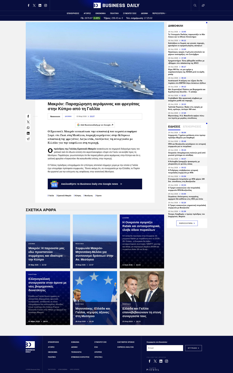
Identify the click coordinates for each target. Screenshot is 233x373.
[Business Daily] (116, 5)
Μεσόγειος (89, 196)
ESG (96, 347)
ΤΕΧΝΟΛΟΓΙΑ (76, 352)
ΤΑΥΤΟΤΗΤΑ (52, 369)
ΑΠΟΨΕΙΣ (98, 352)
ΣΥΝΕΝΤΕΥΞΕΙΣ (129, 13)
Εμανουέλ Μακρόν (64, 196)
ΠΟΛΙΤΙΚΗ (114, 13)
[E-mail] (28, 139)
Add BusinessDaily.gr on (95, 125)
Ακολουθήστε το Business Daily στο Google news (89, 184)
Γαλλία (51, 196)
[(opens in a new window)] (28, 5)
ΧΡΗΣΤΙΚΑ (98, 357)
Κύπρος (78, 196)
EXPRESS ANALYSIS (125, 347)
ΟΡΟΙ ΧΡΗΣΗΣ (74, 369)
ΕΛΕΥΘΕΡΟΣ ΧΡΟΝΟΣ (125, 342)
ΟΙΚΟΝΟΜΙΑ (100, 13)
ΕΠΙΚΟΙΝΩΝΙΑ (62, 369)
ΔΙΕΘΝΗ (144, 13)
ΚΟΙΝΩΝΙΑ (75, 342)
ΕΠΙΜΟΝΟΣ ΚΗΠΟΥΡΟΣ (80, 357)
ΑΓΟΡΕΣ (87, 13)
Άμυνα (98, 196)
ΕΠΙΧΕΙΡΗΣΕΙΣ (73, 13)
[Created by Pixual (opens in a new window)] (174, 370)
